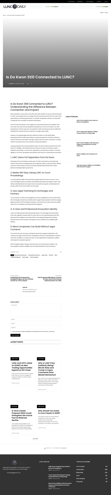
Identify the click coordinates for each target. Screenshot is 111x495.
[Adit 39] (7, 84)
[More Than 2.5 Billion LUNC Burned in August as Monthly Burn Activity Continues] (70, 145)
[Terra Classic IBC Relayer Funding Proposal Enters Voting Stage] (70, 134)
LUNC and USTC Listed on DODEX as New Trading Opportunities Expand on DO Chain (22, 366)
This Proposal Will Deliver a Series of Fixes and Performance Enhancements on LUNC (49, 279)
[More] (45, 91)
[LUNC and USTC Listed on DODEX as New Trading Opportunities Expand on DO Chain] (22, 353)
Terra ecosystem (34, 257)
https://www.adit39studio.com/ (30, 289)
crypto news (44, 255)
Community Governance (34, 255)
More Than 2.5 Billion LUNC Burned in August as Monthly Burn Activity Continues (88, 144)
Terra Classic (25, 257)
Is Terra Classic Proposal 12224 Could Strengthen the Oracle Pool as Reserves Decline (22, 415)
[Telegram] (8, 1)
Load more (35, 438)
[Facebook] (4, 1)
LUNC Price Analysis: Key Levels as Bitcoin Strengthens (87, 121)
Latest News (41, 358)
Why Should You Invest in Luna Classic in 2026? (49, 412)
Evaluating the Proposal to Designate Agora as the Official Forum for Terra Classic (21, 279)
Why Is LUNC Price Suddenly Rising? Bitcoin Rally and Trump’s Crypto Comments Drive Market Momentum (47, 369)
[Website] (16, 1)
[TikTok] (11, 1)
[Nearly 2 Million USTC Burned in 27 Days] (70, 157)
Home (4, 15)
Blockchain (14, 406)
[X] (13, 1)
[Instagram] (6, 1)
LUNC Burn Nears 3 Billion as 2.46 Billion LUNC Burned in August (88, 166)
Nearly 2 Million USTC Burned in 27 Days (87, 154)
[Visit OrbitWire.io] (36, 97)
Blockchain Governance (21, 255)
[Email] (35, 264)
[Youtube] (18, 1)
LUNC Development (15, 257)
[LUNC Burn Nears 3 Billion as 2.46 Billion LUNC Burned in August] (70, 168)
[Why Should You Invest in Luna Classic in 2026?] (49, 400)
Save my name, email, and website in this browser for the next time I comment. (33, 331)
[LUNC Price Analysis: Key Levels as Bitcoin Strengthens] (70, 123)
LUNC (56, 255)
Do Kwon (51, 255)
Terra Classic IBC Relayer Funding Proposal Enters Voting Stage (87, 132)
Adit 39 (12, 83)
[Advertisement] (83, 99)
